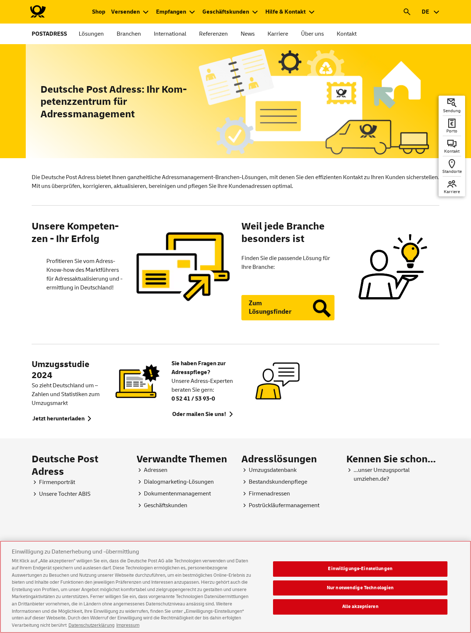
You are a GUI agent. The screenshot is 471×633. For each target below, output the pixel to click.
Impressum (127, 625)
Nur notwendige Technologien (360, 587)
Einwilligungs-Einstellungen (360, 569)
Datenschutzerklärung (91, 625)
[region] (235, 587)
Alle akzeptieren (360, 606)
